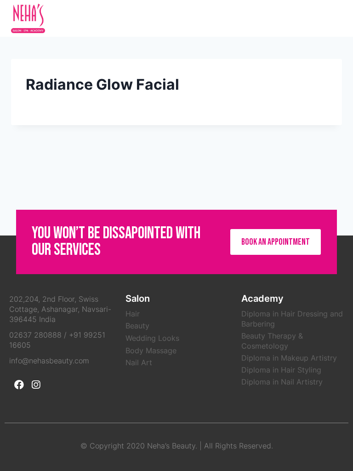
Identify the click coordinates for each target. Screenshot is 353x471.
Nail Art (138, 362)
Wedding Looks (152, 338)
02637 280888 (35, 334)
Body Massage (150, 350)
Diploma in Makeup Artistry (289, 357)
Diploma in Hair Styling (281, 369)
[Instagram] (36, 384)
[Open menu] (332, 18)
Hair (132, 313)
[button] (275, 242)
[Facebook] (18, 384)
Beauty (137, 325)
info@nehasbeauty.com (49, 360)
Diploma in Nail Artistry (282, 381)
